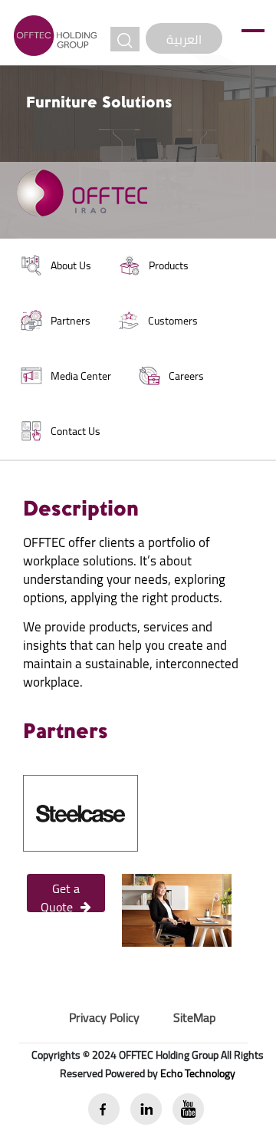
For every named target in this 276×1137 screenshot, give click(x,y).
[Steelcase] (80, 811)
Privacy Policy (104, 1017)
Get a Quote (60, 894)
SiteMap (194, 1017)
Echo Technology (197, 1073)
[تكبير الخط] (125, 39)
